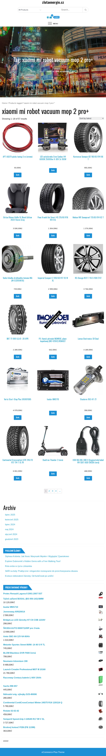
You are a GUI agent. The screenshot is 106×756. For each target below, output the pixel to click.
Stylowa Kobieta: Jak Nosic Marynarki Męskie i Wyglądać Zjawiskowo (37, 556)
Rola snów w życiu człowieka (18, 566)
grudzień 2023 (11, 539)
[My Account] (48, 17)
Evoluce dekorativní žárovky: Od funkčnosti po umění (29, 576)
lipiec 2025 (10, 515)
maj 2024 (9, 529)
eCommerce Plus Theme (53, 752)
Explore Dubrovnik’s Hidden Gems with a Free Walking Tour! (32, 561)
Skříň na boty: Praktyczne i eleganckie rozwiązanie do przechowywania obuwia (41, 571)
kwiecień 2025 (11, 520)
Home (4, 103)
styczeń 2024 (11, 534)
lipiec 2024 (10, 524)
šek (17, 175)
